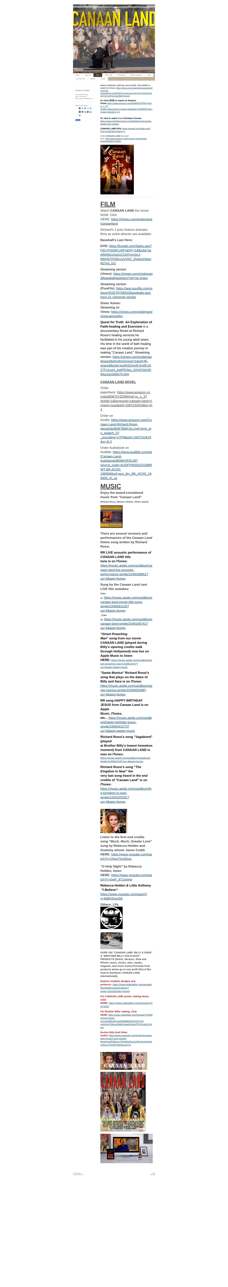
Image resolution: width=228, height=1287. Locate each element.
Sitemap (79, 1173)
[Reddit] (90, 108)
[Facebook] (80, 108)
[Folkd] (80, 112)
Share (78, 120)
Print (76, 1173)
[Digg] (88, 108)
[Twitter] (82, 108)
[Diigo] (90, 112)
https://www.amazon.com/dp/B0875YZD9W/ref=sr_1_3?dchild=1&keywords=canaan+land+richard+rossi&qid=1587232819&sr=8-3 (126, 400)
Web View (153, 1174)
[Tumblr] (88, 112)
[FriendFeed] (80, 115)
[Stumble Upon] (85, 112)
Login (154, 1173)
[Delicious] (85, 108)
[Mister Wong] (82, 112)
